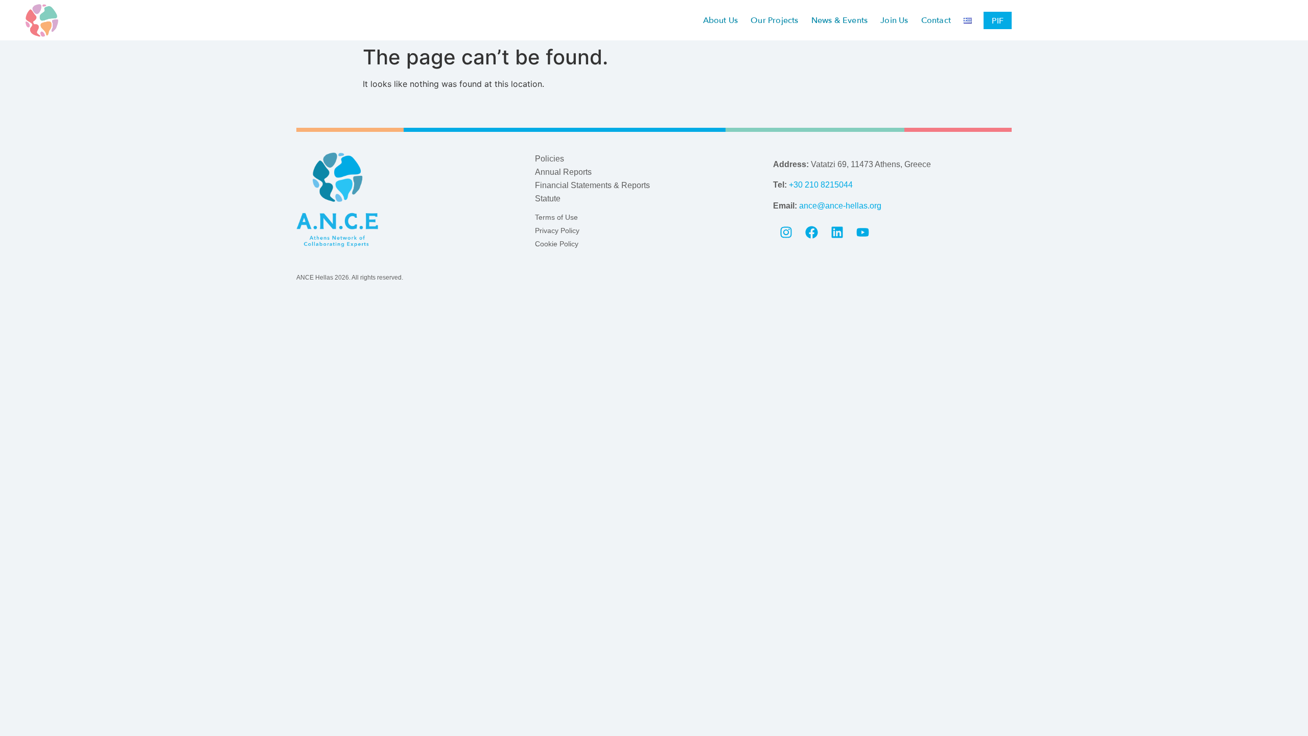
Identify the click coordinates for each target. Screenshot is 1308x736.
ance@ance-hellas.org (840, 205)
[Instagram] (786, 232)
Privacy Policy (557, 230)
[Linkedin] (837, 232)
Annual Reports (563, 172)
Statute (547, 198)
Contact (936, 20)
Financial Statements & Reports (592, 185)
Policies (549, 158)
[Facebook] (811, 232)
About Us (720, 20)
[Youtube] (862, 232)
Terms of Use (556, 217)
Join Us (894, 20)
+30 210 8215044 (821, 184)
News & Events (839, 20)
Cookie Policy (556, 244)
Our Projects (774, 20)
